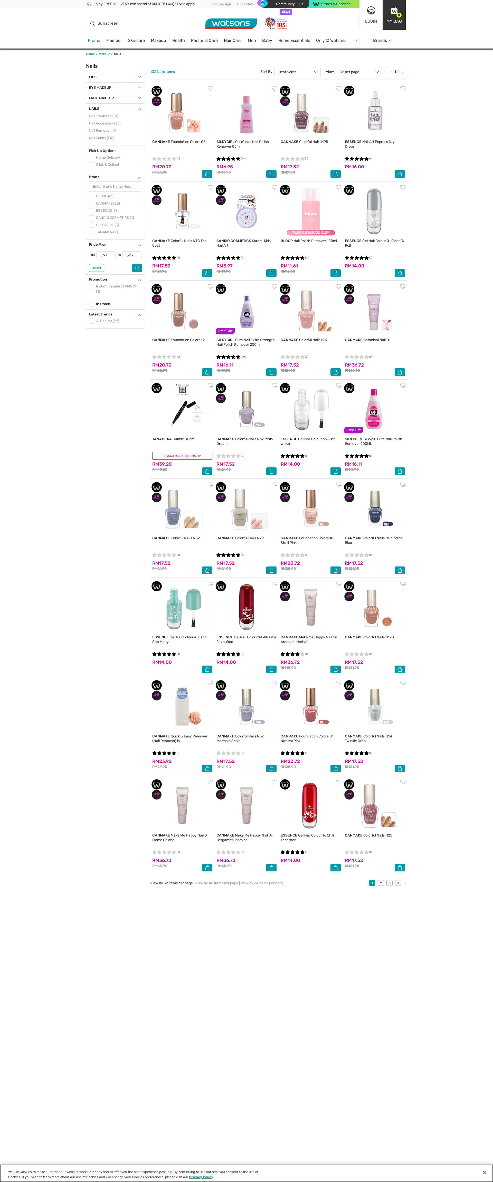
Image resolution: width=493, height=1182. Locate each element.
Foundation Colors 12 (178, 340)
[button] (394, 15)
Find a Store (245, 4)
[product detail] (182, 112)
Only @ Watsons (331, 40)
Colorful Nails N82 (176, 538)
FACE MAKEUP (101, 98)
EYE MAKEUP (100, 87)
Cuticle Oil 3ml (173, 439)
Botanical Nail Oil (367, 340)
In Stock (103, 304)
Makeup (158, 40)
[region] (246, 1173)
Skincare (136, 40)
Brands (380, 40)
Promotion (98, 279)
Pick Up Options (102, 151)
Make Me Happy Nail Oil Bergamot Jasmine (244, 837)
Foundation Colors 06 (178, 142)
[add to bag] (207, 174)
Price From (98, 244)
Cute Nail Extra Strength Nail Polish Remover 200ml (245, 342)
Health (178, 40)
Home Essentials (294, 40)
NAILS (94, 109)
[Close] (484, 1172)
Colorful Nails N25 (368, 835)
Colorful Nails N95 (304, 142)
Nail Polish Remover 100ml (309, 241)
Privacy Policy (201, 1177)
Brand (94, 177)
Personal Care (204, 40)
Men (252, 40)
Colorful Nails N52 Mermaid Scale (240, 738)
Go (137, 268)
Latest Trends (100, 314)
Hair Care (233, 40)
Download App (221, 4)
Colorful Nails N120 (369, 637)
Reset (96, 268)
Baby (267, 40)
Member (114, 40)
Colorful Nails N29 (240, 538)
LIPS (93, 77)
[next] (356, 40)
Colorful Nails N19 (304, 340)
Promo (94, 40)
